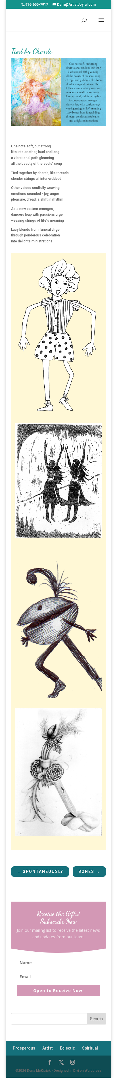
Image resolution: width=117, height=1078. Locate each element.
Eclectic (67, 1048)
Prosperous (24, 1048)
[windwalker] (58, 836)
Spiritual (90, 1048)
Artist (47, 1048)
